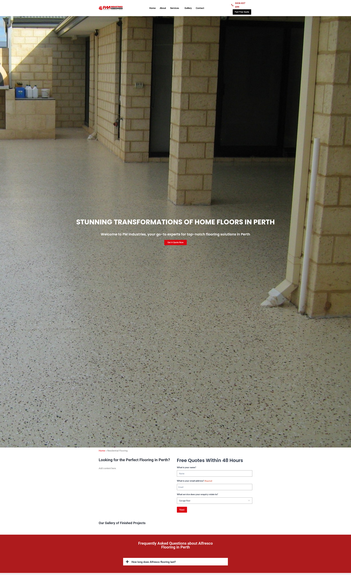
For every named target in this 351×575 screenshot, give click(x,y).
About (163, 8)
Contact (200, 8)
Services (174, 8)
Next (182, 509)
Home (152, 8)
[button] (175, 561)
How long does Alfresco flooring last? (153, 562)
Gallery (188, 8)
